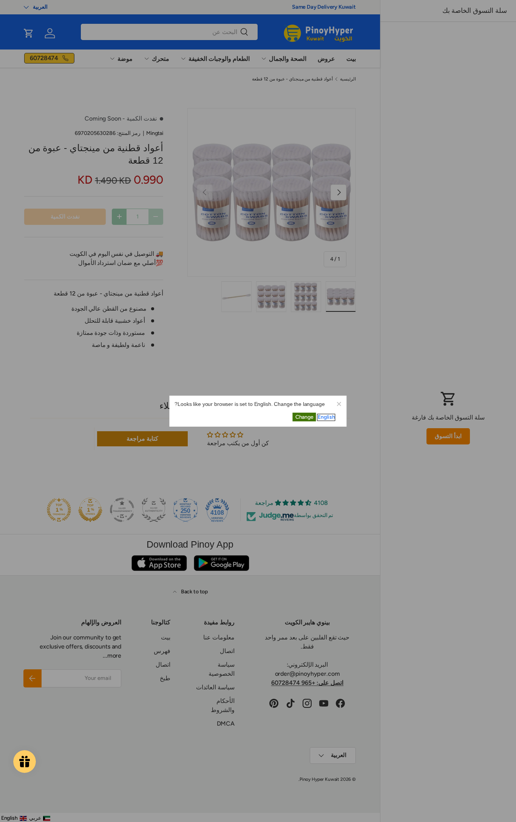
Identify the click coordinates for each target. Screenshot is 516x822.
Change (304, 417)
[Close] (339, 403)
